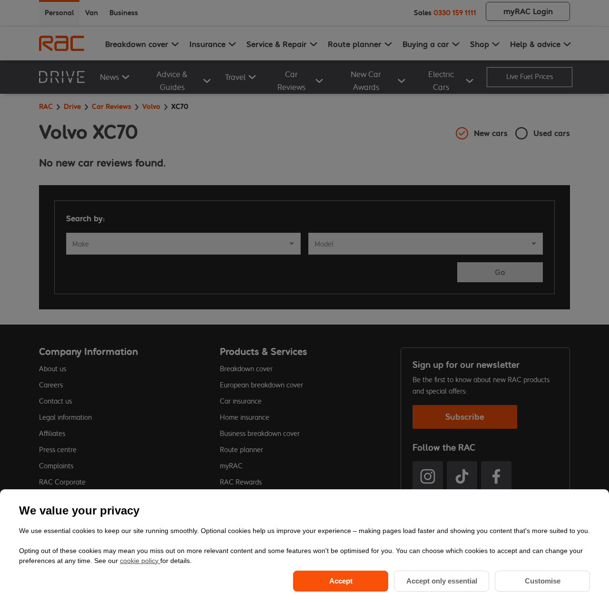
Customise (542, 581)
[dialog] (304, 546)
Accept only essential (441, 581)
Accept (341, 581)
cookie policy (140, 560)
